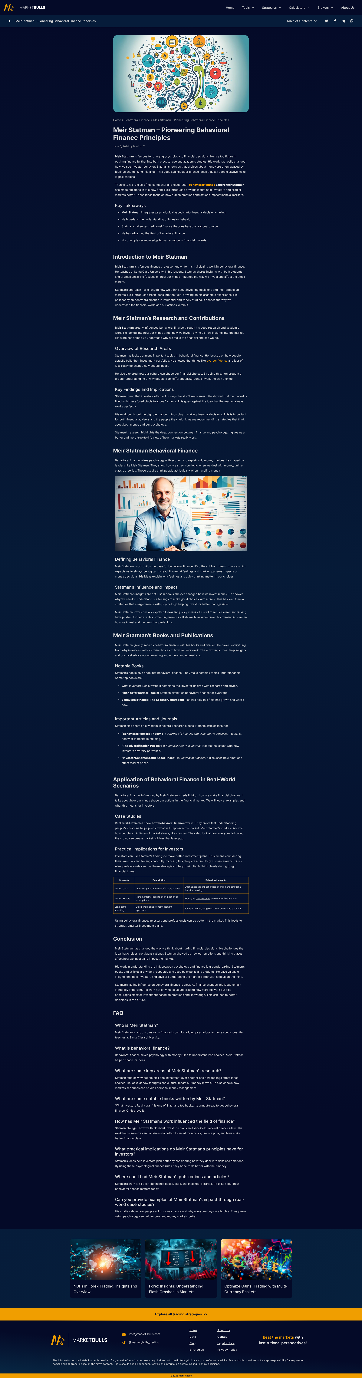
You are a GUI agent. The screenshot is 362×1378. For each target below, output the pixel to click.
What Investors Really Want (140, 686)
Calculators (297, 7)
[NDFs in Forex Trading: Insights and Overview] (105, 1260)
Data (192, 1336)
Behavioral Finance (137, 120)
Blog (192, 1343)
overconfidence (217, 360)
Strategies (269, 7)
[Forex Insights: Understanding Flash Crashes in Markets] (181, 1260)
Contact (223, 1336)
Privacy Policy (227, 1349)
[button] (326, 21)
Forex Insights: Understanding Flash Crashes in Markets (176, 1289)
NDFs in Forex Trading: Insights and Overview (105, 1289)
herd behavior (203, 898)
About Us (347, 7)
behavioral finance (202, 184)
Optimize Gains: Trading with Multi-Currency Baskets (256, 1289)
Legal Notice (226, 1343)
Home (230, 7)
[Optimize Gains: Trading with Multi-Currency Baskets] (256, 1260)
